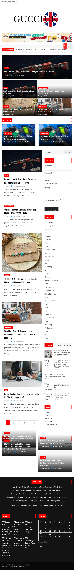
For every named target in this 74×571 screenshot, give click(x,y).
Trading (47, 335)
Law (6, 390)
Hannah (8, 75)
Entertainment (50, 250)
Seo (46, 311)
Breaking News (43, 88)
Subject (47, 180)
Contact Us (48, 412)
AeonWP (24, 566)
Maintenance (42, 106)
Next (33, 423)
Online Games (50, 301)
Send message (51, 210)
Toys (46, 331)
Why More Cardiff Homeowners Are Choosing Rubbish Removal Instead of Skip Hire (53, 110)
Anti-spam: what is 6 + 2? (53, 200)
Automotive (8, 133)
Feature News (49, 256)
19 (50, 534)
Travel (47, 338)
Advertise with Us (51, 424)
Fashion (6, 106)
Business (48, 229)
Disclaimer (49, 418)
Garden (47, 274)
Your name (48, 166)
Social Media (49, 318)
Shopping (48, 314)
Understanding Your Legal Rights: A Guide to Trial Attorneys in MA (21, 395)
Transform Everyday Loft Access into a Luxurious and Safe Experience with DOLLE (62, 352)
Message (47, 188)
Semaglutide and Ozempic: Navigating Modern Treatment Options (20, 211)
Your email (48, 173)
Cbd (46, 233)
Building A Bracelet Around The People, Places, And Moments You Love (20, 280)
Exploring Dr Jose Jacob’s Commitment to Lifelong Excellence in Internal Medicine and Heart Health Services (61, 364)
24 (41, 537)
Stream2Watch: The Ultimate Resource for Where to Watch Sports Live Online (43, 49)
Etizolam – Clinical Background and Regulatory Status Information (52, 442)
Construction (49, 239)
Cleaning (48, 236)
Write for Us (49, 421)
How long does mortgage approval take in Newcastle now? (61, 385)
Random (68, 345)
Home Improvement (52, 280)
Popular (49, 345)
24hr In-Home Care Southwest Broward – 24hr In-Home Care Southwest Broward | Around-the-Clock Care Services (18, 446)
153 (25, 423)
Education (48, 246)
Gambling (48, 267)
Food (46, 263)
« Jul (40, 546)
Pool (46, 308)
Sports (47, 321)
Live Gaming (49, 287)
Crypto (47, 243)
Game (6, 67)
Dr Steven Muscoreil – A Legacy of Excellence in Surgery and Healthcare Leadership (52, 462)
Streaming (48, 325)
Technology (49, 328)
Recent (59, 345)
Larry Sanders (10, 141)
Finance (47, 260)
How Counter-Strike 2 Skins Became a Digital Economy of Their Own (29, 71)
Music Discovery (51, 294)
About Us (48, 415)
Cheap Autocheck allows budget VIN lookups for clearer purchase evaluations (18, 137)
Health (47, 277)
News (46, 297)
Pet (46, 304)
